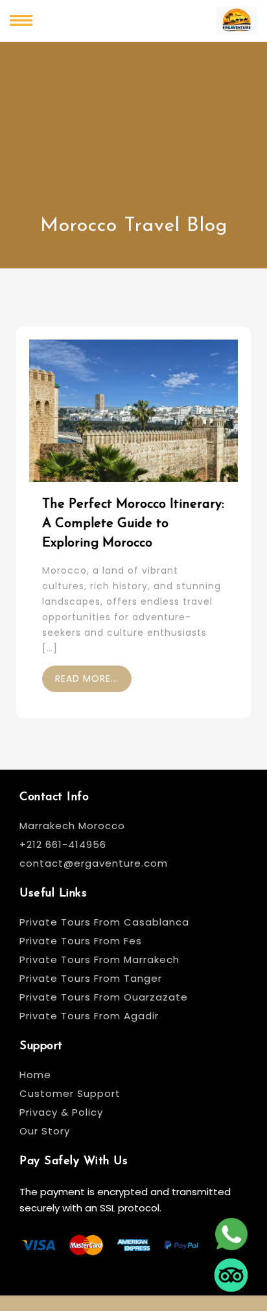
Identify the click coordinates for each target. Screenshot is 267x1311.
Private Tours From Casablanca (105, 922)
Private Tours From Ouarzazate (103, 997)
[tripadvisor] (231, 1271)
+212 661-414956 (62, 844)
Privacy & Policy (61, 1112)
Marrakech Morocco (72, 825)
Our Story (44, 1131)
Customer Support (70, 1093)
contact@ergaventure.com (93, 863)
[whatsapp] (231, 1230)
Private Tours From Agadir (89, 1016)
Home (35, 1074)
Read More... (87, 678)
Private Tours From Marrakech (99, 959)
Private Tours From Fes (80, 941)
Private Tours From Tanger (90, 978)
